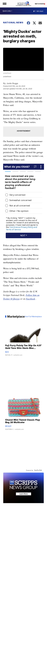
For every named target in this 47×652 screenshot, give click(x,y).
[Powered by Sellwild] (38, 470)
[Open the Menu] (4, 4)
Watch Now (39, 4)
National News (13, 22)
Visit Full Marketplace (33, 316)
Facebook (30, 298)
